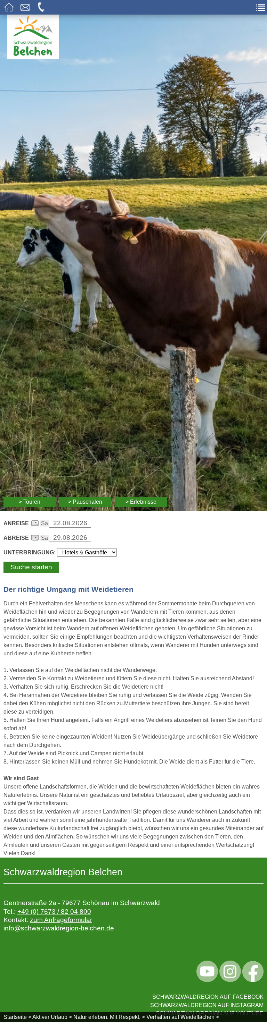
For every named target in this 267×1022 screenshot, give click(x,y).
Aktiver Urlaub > (52, 1017)
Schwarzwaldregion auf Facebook (208, 997)
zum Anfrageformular (61, 919)
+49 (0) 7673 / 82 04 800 (54, 911)
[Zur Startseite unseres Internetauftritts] (33, 57)
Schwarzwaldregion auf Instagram (207, 1005)
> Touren (29, 502)
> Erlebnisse (141, 502)
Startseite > (17, 1017)
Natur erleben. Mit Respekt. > (109, 1017)
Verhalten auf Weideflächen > (182, 1017)
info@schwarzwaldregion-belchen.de (58, 928)
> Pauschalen (85, 502)
